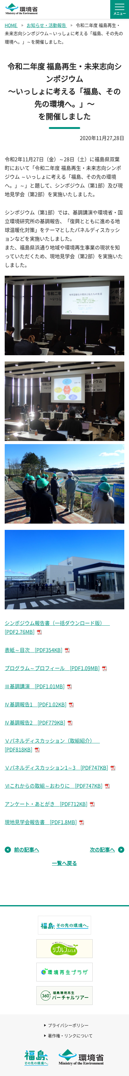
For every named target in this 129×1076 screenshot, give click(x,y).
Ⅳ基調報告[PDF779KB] (35, 722)
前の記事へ (26, 849)
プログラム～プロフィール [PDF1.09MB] (52, 668)
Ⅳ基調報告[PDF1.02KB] (35, 704)
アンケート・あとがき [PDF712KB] (46, 804)
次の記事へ (102, 849)
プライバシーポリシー (68, 1025)
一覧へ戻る (64, 863)
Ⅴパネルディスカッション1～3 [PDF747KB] (56, 767)
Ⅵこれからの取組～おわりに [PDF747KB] (53, 785)
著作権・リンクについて (70, 1036)
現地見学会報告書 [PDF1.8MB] (41, 822)
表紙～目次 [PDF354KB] (33, 650)
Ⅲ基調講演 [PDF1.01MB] (34, 686)
